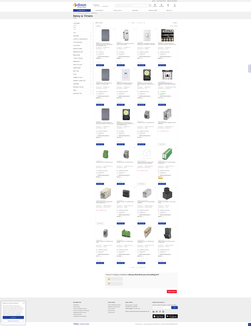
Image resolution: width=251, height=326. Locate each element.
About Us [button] (169, 10)
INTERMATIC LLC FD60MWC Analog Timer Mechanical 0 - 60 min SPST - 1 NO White (146, 44)
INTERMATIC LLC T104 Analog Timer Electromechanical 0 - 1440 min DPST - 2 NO (146, 84)
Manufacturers (153, 10)
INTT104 (139, 82)
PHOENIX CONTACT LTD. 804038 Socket (145, 122)
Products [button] (82, 10)
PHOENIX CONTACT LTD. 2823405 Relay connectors (145, 242)
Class (75, 74)
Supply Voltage (77, 64)
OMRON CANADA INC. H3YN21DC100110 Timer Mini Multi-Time (104, 202)
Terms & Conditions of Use (148, 324)
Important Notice (77, 314)
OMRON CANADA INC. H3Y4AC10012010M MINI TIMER (146, 202)
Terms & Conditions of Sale (80, 308)
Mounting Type (77, 93)
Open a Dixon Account (161, 1)
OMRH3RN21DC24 (162, 121)
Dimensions (76, 61)
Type (74, 32)
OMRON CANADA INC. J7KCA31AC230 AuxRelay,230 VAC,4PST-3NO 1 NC (145, 163)
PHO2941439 (119, 240)
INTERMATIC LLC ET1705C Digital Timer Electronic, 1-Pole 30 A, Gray (104, 84)
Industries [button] (135, 10)
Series (74, 90)
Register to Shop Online (172, 1)
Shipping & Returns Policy (79, 312)
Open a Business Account (114, 304)
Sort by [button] (174, 22)
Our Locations (111, 308)
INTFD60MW (140, 42)
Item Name (76, 36)
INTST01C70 (119, 42)
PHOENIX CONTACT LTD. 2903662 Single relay (104, 242)
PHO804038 (140, 121)
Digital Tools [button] (117, 10)
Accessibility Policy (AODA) (79, 316)
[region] (13, 313)
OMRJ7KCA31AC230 (141, 161)
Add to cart (100, 65)
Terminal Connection (79, 80)
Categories (76, 23)
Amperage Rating (78, 52)
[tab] (82, 23)
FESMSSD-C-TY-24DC (163, 200)
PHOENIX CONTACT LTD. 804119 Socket (125, 162)
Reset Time (76, 71)
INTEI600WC (119, 82)
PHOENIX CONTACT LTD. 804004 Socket (104, 162)
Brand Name (76, 55)
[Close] (23, 303)
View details (162, 144)
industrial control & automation (83, 13)
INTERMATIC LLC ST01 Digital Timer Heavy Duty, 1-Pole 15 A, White (125, 44)
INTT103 (118, 121)
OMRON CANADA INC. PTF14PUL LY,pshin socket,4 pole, (166, 242)
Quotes (153, 1)
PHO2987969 (120, 200)
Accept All (13, 317)
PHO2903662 (99, 240)
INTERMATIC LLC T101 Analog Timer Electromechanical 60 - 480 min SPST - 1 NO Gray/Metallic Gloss (105, 44)
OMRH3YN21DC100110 (100, 200)
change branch (105, 6)
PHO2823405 (140, 240)
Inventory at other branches (103, 56)
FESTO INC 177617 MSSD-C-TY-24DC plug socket (166, 202)
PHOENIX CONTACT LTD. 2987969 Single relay (125, 202)
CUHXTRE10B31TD (162, 82)
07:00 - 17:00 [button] (97, 6)
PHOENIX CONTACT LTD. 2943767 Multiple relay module (167, 163)
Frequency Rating (78, 87)
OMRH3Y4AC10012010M (142, 200)
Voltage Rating (77, 42)
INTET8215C (160, 42)
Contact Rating (78, 58)
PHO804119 (119, 161)
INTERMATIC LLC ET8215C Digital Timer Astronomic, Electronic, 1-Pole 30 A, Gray (167, 44)
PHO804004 (99, 161)
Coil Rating (76, 45)
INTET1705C (98, 82)
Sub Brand (76, 84)
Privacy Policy (76, 306)
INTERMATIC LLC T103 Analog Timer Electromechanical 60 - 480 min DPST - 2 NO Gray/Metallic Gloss (126, 123)
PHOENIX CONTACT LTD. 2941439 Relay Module (125, 242)
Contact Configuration (80, 39)
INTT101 (97, 42)
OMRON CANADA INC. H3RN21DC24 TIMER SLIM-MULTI (167, 123)
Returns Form (111, 310)
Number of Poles (77, 77)
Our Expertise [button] (99, 10)
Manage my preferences (13, 320)
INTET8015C (98, 121)
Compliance (76, 304)
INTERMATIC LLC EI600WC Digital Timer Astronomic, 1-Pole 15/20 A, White (125, 84)
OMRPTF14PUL (161, 240)
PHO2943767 (161, 161)
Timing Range (77, 68)
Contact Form (111, 312)
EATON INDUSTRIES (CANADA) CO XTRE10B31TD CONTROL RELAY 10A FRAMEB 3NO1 (166, 84)
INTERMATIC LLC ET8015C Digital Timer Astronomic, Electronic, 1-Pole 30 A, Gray (105, 123)
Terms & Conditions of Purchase (81, 310)
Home (74, 13)
